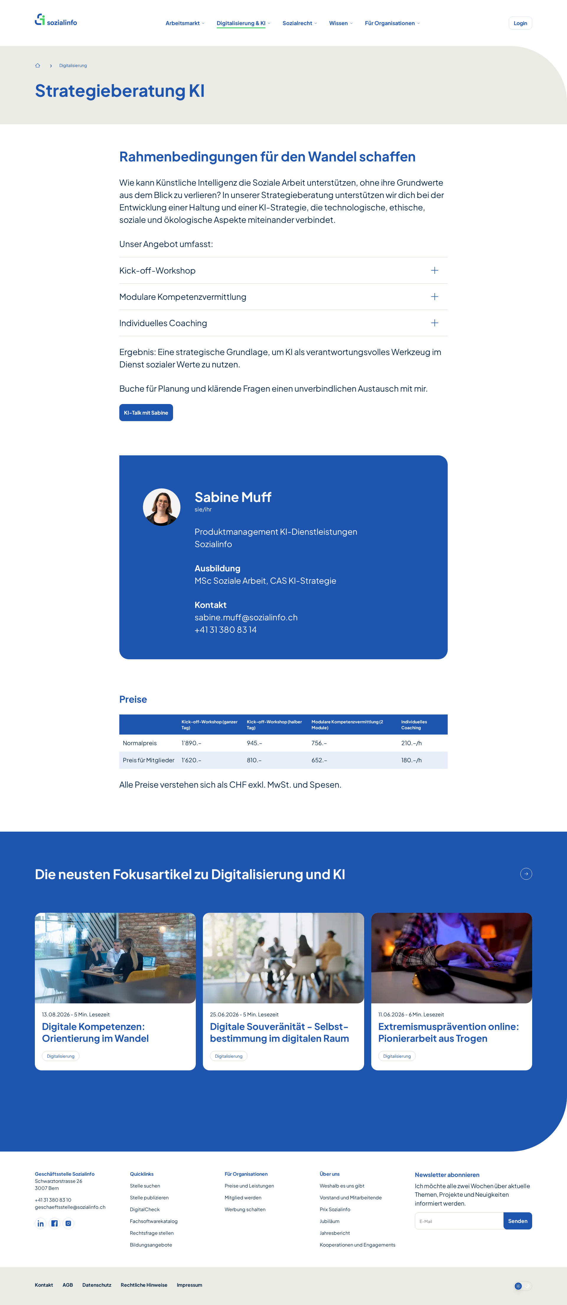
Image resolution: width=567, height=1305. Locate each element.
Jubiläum (330, 1221)
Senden (517, 1221)
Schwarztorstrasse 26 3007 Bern (58, 1184)
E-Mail (426, 1221)
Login (520, 23)
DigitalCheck (145, 1209)
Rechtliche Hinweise (144, 1285)
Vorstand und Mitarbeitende (351, 1197)
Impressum (189, 1285)
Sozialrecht (297, 22)
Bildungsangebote (151, 1245)
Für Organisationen (390, 22)
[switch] (522, 1286)
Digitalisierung (73, 65)
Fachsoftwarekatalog (154, 1221)
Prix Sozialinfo (335, 1209)
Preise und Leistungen (249, 1186)
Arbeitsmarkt (183, 22)
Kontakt (44, 1285)
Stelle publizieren (149, 1197)
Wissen (338, 22)
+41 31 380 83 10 (53, 1200)
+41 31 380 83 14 (226, 629)
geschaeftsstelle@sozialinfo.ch (70, 1207)
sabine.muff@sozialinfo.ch (246, 617)
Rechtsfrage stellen (152, 1233)
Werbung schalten (245, 1209)
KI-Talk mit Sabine (146, 412)
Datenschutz (96, 1285)
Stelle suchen (145, 1186)
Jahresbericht (335, 1233)
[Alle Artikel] (526, 874)
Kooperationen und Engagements (357, 1245)
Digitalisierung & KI (241, 22)
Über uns (330, 1174)
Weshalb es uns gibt (342, 1186)
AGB (68, 1285)
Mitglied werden (243, 1197)
